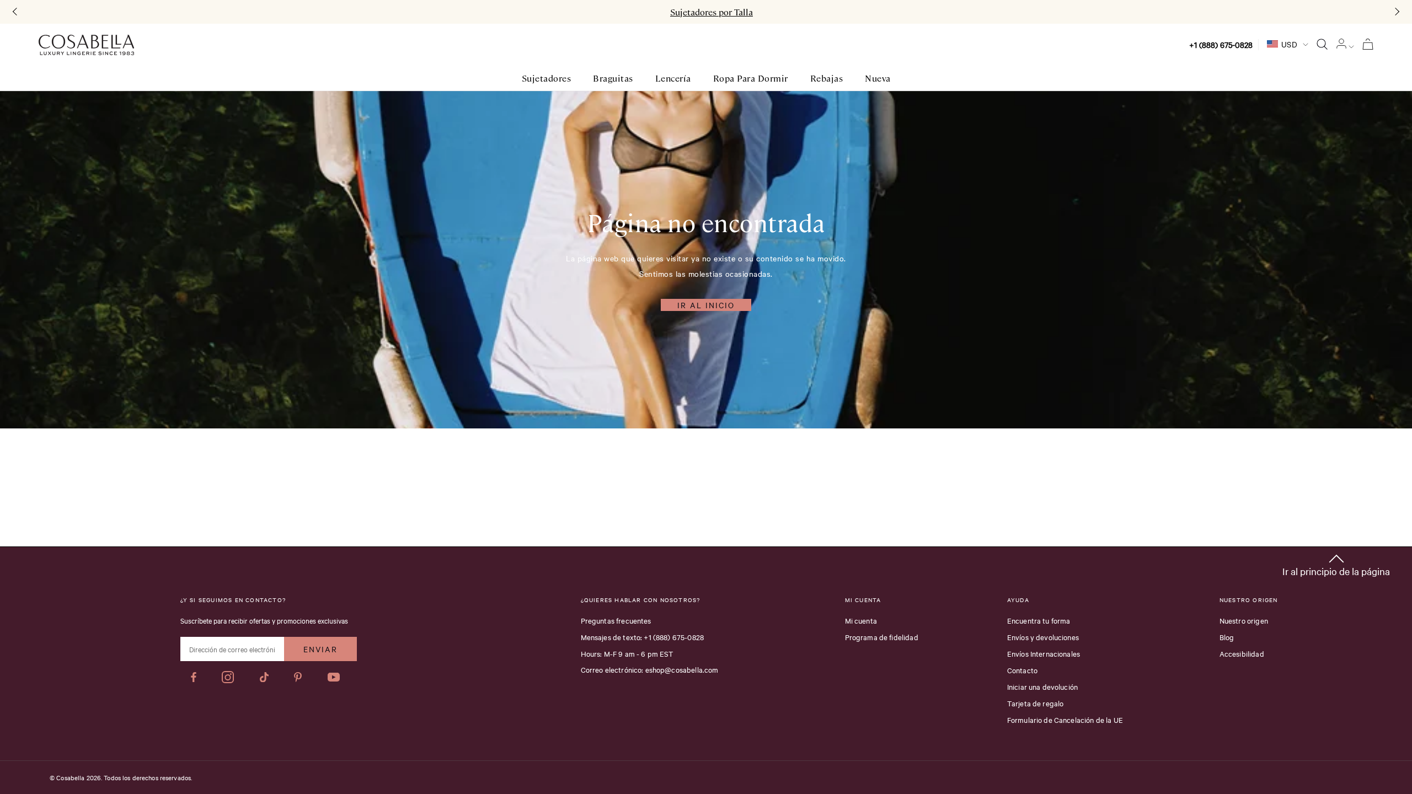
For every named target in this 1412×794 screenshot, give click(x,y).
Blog (1227, 637)
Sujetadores (546, 78)
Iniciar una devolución (1042, 686)
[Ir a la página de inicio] (86, 45)
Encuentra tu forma (1039, 620)
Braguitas (613, 78)
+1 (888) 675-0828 (1221, 44)
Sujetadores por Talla (711, 12)
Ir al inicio (706, 304)
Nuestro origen (1244, 620)
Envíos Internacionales (1043, 653)
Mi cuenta (861, 620)
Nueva (878, 78)
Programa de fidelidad (881, 637)
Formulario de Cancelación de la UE (1065, 720)
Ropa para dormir (750, 78)
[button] (1336, 563)
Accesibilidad (1242, 653)
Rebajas (826, 78)
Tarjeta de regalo (1035, 703)
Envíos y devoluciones (1043, 637)
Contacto (1022, 670)
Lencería (673, 78)
